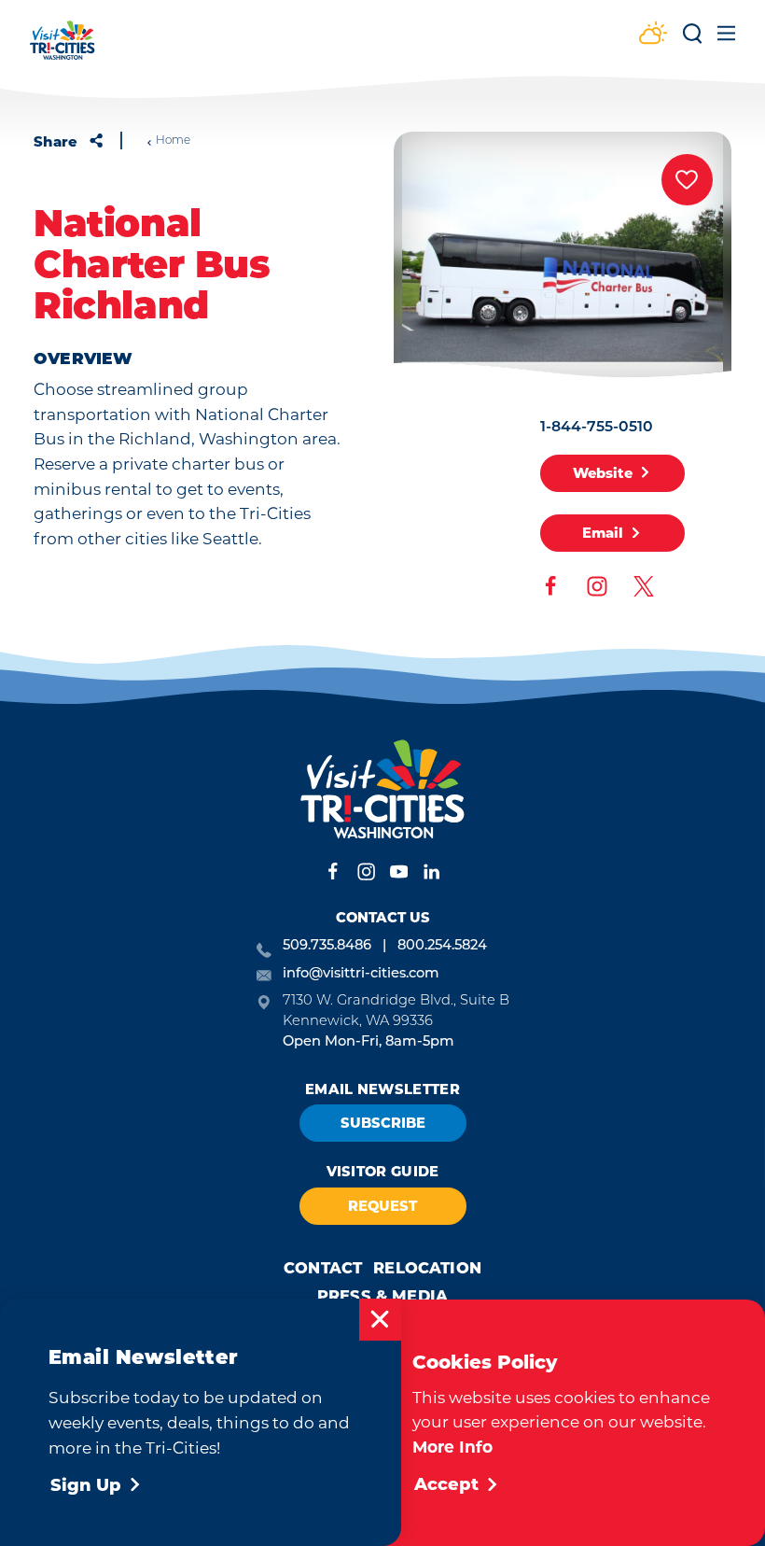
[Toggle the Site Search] (692, 40)
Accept (446, 1484)
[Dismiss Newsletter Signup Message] (380, 1320)
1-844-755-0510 (596, 427)
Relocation (427, 1267)
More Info (452, 1446)
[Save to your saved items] (687, 179)
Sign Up (85, 1485)
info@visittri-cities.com (361, 974)
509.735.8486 (327, 946)
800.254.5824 (442, 946)
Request (382, 1206)
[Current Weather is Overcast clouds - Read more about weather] (653, 35)
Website (603, 473)
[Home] (62, 49)
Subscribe (383, 1123)
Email (602, 533)
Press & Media (382, 1295)
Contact (323, 1267)
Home (173, 141)
